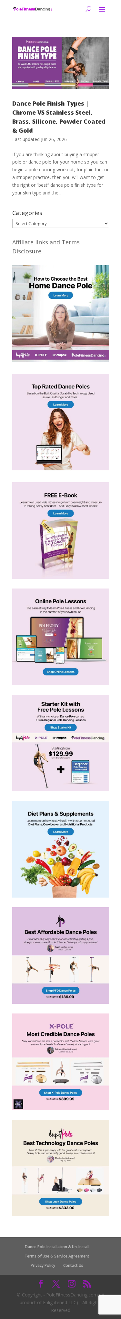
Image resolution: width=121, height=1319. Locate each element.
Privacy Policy (43, 1265)
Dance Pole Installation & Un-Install (57, 1246)
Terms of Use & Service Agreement (57, 1256)
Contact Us (73, 1265)
